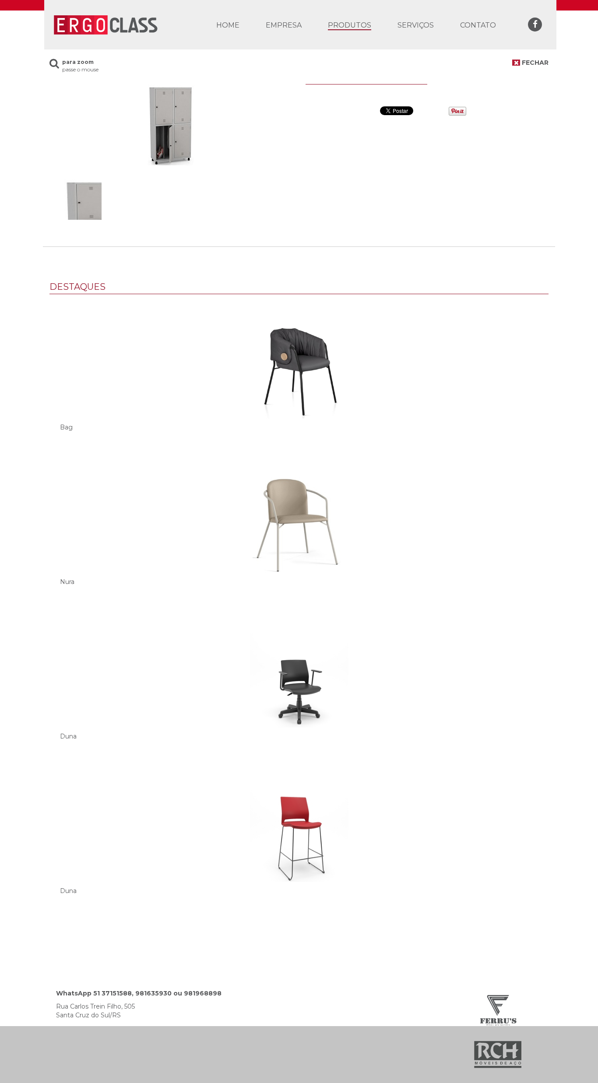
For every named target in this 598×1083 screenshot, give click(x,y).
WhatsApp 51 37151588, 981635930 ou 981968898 (139, 993)
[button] (349, 25)
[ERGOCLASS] (105, 24)
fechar (534, 63)
